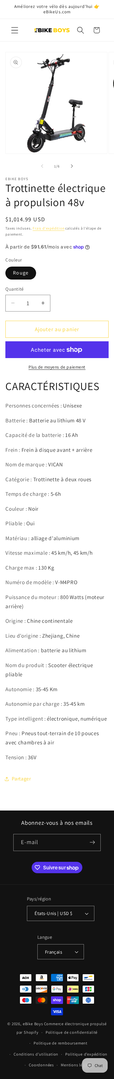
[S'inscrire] (93, 842)
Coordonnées (41, 1065)
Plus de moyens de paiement (57, 367)
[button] (15, 30)
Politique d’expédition (86, 1054)
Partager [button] (21, 778)
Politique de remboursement (60, 1043)
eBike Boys (33, 1023)
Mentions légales (76, 1065)
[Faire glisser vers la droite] (72, 166)
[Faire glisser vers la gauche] (42, 166)
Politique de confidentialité (72, 1032)
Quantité (14, 289)
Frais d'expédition (49, 228)
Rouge (20, 272)
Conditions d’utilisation (36, 1054)
